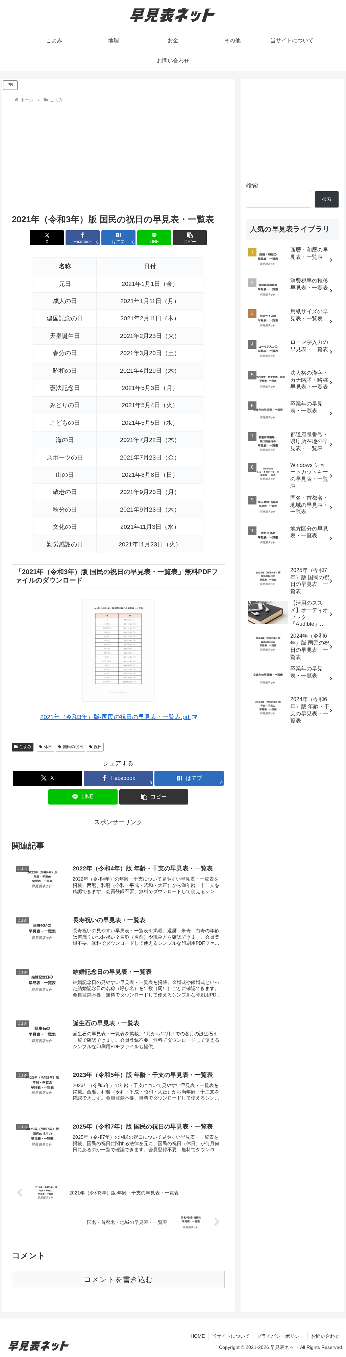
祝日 (98, 746)
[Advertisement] (118, 155)
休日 (48, 746)
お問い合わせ (325, 1336)
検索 (252, 185)
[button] (190, 237)
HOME (198, 1336)
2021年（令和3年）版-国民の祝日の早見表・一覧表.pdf (115, 717)
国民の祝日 (73, 746)
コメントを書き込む (118, 1279)
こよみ (25, 746)
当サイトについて (231, 1336)
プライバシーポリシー (280, 1336)
